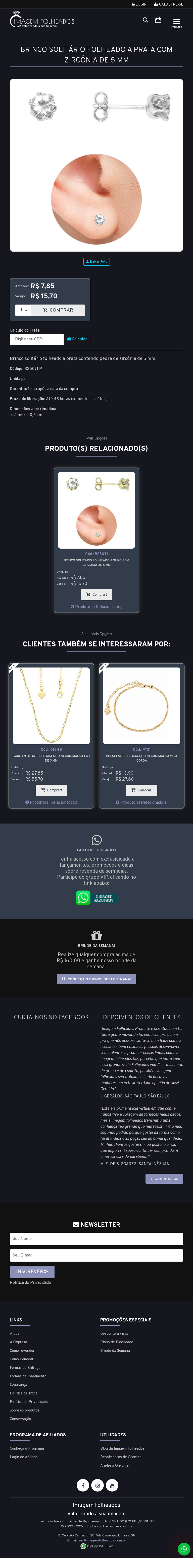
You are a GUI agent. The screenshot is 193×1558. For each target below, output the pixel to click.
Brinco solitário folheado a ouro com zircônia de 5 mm (96, 563)
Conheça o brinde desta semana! (99, 979)
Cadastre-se (170, 4)
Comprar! (101, 593)
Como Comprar (21, 1359)
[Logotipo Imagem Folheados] (51, 19)
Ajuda (15, 1333)
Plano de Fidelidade (116, 1342)
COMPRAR (67, 309)
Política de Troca (23, 1393)
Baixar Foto (98, 262)
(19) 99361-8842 (99, 1546)
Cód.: (96, 554)
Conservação (20, 1419)
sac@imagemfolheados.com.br (102, 1540)
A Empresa (18, 1342)
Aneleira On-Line (114, 1465)
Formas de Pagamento (28, 1376)
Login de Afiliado (24, 1457)
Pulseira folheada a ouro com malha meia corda (141, 758)
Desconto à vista (114, 1333)
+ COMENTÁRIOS (164, 1179)
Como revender (22, 1351)
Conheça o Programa (27, 1448)
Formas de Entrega (25, 1368)
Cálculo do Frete (25, 330)
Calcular (79, 339)
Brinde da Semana (115, 1351)
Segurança (18, 1385)
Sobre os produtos (24, 1410)
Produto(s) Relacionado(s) (98, 607)
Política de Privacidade (30, 1282)
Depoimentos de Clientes (120, 1457)
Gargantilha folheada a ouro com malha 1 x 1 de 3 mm (51, 758)
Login (141, 4)
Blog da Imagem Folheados (122, 1448)
